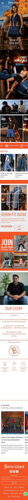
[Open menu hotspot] (3, 3)
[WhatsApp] (17, 471)
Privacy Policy (6, 493)
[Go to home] (14, 2)
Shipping (15, 487)
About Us (22, 490)
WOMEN (19, 229)
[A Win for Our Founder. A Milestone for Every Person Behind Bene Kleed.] (12, 422)
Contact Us (6, 487)
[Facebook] (11, 471)
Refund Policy (22, 493)
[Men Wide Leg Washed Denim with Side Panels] (7, 162)
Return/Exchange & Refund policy (11, 490)
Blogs (9, 496)
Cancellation (21, 487)
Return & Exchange (16, 496)
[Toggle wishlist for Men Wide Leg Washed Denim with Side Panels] (13, 155)
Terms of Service (14, 493)
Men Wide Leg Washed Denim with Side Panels (6, 174)
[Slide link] (14, 25)
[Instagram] (14, 471)
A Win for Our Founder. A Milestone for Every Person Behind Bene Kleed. (12, 439)
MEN (19, 226)
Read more (3, 453)
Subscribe (14, 483)
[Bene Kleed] (14, 466)
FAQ (11, 487)
